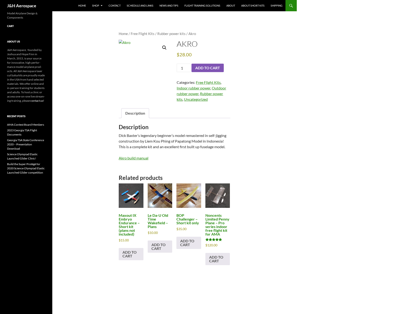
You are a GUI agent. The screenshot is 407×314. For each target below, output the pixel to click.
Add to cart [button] (129, 254)
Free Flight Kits (143, 33)
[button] (164, 47)
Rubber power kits (171, 33)
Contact (115, 5)
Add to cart (207, 68)
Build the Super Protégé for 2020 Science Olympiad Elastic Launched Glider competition (26, 168)
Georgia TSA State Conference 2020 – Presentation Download (25, 144)
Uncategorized (196, 99)
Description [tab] (135, 113)
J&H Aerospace (21, 5)
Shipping (276, 5)
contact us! (37, 100)
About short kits (253, 5)
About (230, 5)
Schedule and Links (140, 5)
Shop (95, 5)
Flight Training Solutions (202, 5)
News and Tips (168, 5)
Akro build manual (133, 158)
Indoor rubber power (193, 88)
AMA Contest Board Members (25, 124)
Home (82, 5)
